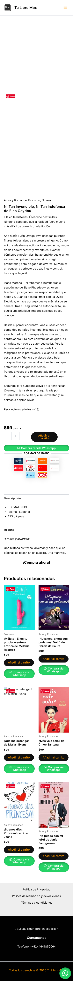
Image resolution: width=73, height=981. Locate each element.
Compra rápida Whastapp (38, 448)
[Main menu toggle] (65, 7)
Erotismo (34, 200)
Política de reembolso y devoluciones (36, 896)
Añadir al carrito (44, 437)
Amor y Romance (15, 200)
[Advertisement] (36, 53)
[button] (36, 448)
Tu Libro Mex (25, 7)
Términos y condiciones (36, 902)
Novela (46, 200)
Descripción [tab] (12, 498)
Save (12, 96)
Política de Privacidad (36, 889)
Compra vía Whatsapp (20, 673)
